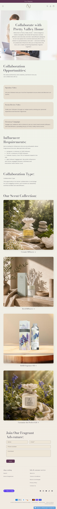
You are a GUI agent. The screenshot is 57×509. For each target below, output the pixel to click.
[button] (2, 6)
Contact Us (33, 485)
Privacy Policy (33, 482)
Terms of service (50, 502)
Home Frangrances (8, 476)
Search (5, 473)
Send (10, 461)
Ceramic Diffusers (27, 252)
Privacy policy (35, 502)
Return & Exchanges (35, 479)
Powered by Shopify (26, 502)
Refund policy (42, 502)
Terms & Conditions (35, 476)
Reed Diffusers (27, 309)
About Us (32, 473)
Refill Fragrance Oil (27, 366)
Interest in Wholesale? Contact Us (45, 507)
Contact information (49, 503)
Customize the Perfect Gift (27, 422)
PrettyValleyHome (18, 502)
